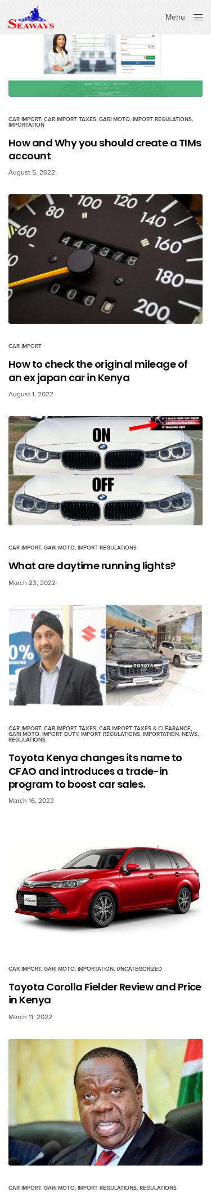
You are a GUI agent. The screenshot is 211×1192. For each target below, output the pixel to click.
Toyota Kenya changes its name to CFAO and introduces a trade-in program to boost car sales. (95, 771)
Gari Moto (114, 119)
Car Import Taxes (70, 119)
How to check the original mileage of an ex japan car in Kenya (98, 371)
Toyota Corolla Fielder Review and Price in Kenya (104, 994)
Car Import (24, 119)
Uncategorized (139, 969)
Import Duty (60, 734)
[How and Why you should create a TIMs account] (105, 48)
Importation (26, 125)
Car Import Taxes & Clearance (145, 728)
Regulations (27, 739)
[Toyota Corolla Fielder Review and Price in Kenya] (105, 885)
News (189, 734)
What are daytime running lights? (92, 565)
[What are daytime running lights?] (105, 470)
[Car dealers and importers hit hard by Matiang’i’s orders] (105, 1102)
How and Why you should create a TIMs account (104, 149)
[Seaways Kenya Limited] (31, 17)
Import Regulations (162, 119)
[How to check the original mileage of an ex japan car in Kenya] (105, 259)
